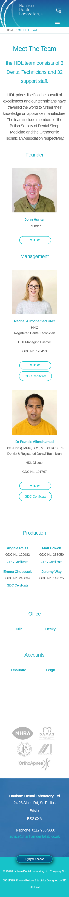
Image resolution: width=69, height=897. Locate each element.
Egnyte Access (34, 859)
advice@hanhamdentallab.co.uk (34, 836)
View (35, 240)
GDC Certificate (35, 376)
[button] (56, 23)
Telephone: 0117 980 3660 (34, 830)
